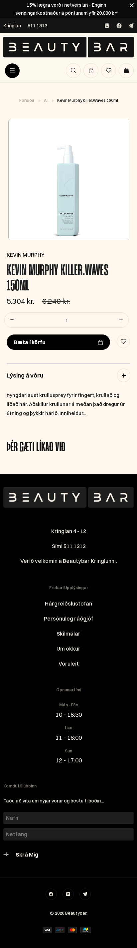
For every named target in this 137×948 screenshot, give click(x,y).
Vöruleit (69, 663)
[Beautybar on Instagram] (107, 25)
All (46, 100)
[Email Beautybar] (85, 894)
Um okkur (68, 648)
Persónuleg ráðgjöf (68, 618)
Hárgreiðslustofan (68, 603)
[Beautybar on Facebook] (119, 25)
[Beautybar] (68, 47)
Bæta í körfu (30, 342)
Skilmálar (68, 633)
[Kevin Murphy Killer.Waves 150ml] (68, 179)
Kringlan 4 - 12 (68, 531)
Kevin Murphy (26, 254)
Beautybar (75, 913)
